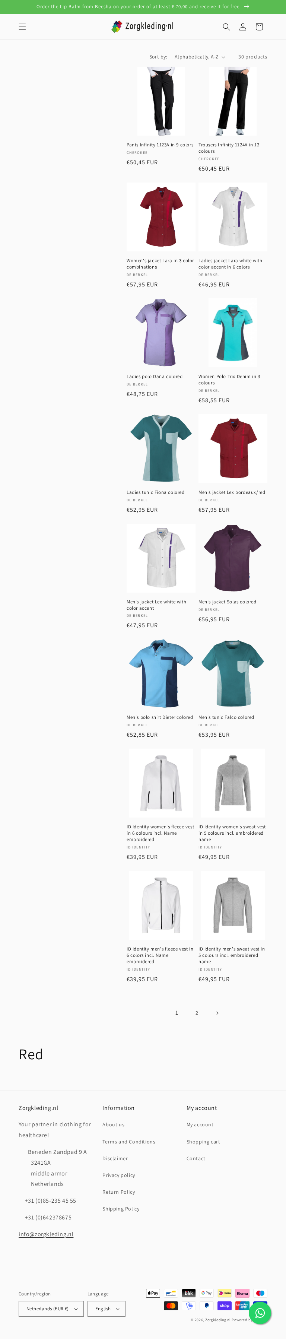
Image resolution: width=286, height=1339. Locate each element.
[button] (22, 27)
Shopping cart (203, 1141)
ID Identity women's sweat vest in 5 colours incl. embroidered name (232, 833)
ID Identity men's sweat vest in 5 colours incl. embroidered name (231, 955)
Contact (196, 1158)
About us (113, 1124)
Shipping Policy (120, 1208)
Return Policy (118, 1192)
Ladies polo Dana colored (154, 377)
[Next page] (217, 1013)
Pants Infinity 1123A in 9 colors (160, 145)
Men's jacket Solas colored (227, 602)
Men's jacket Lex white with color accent (156, 605)
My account (200, 1124)
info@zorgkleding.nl (46, 1234)
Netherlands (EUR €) (47, 1308)
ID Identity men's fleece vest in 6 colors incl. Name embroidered (160, 955)
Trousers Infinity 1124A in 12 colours (228, 148)
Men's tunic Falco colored (226, 717)
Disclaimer (115, 1158)
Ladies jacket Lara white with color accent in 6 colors (230, 264)
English (103, 1308)
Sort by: (158, 56)
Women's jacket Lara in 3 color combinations (160, 264)
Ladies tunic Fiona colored (156, 492)
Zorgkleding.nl (218, 1319)
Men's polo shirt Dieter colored (160, 717)
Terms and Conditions (128, 1141)
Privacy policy (118, 1175)
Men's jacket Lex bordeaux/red (231, 492)
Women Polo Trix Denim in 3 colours (229, 380)
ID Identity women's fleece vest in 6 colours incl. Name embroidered (160, 833)
